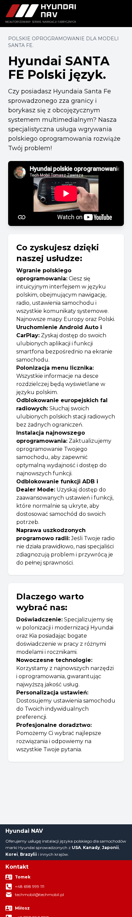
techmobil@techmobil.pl (39, 894)
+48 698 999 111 (29, 886)
